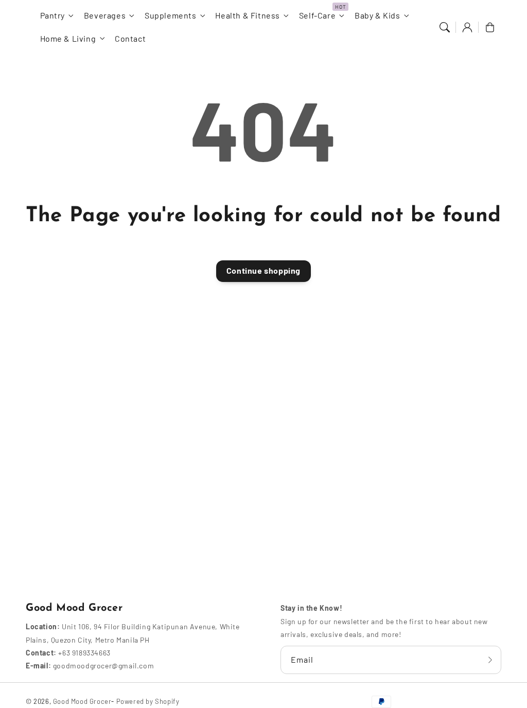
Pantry (52, 15)
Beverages (105, 15)
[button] (444, 27)
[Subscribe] (490, 660)
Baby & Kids (377, 15)
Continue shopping (263, 270)
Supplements (171, 15)
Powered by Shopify (148, 701)
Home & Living (68, 38)
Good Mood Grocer (82, 701)
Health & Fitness (247, 15)
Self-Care (317, 15)
